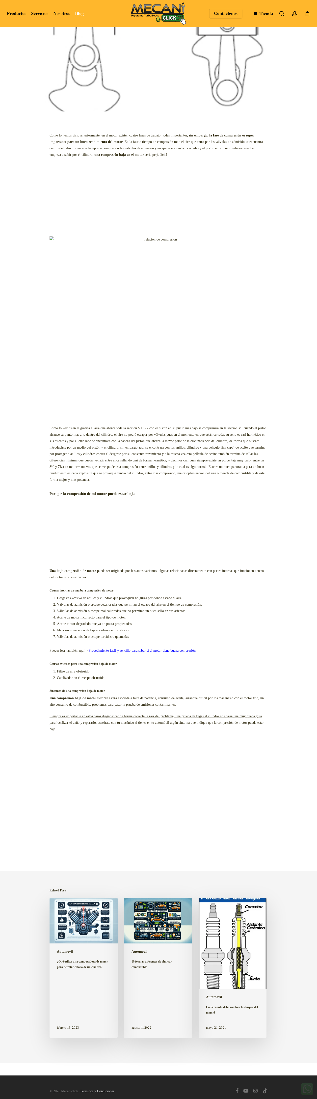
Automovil (102, 71)
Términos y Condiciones (97, 1091)
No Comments (251, 70)
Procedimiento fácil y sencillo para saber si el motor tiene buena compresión (142, 650)
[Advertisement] (158, 198)
